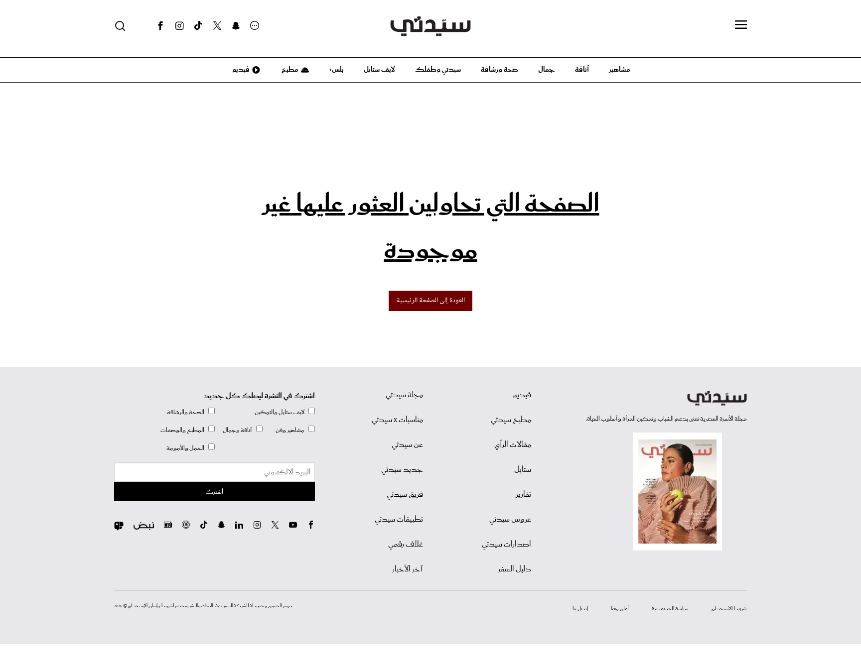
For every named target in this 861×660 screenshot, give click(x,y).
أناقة (582, 70)
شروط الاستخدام (729, 608)
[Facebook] (160, 25)
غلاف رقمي (405, 544)
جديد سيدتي (402, 469)
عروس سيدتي (510, 519)
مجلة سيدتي (404, 395)
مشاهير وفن (290, 430)
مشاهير (619, 70)
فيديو (240, 70)
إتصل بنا (580, 608)
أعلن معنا (620, 608)
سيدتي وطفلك (438, 70)
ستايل (522, 469)
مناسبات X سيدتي (397, 420)
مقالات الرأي (512, 444)
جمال (546, 70)
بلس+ (336, 70)
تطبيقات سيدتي (399, 519)
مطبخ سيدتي (511, 420)
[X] (217, 25)
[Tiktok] (198, 25)
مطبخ (289, 70)
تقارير (523, 494)
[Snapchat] (236, 25)
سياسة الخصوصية (670, 608)
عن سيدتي (407, 444)
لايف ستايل (379, 70)
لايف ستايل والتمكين (279, 412)
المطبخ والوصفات (182, 430)
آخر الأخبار (407, 569)
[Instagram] (179, 25)
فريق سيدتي (405, 494)
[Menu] (741, 25)
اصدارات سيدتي (506, 544)
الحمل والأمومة (185, 448)
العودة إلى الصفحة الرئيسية (431, 301)
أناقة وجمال (237, 430)
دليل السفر (514, 569)
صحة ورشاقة (499, 70)
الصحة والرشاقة (185, 412)
